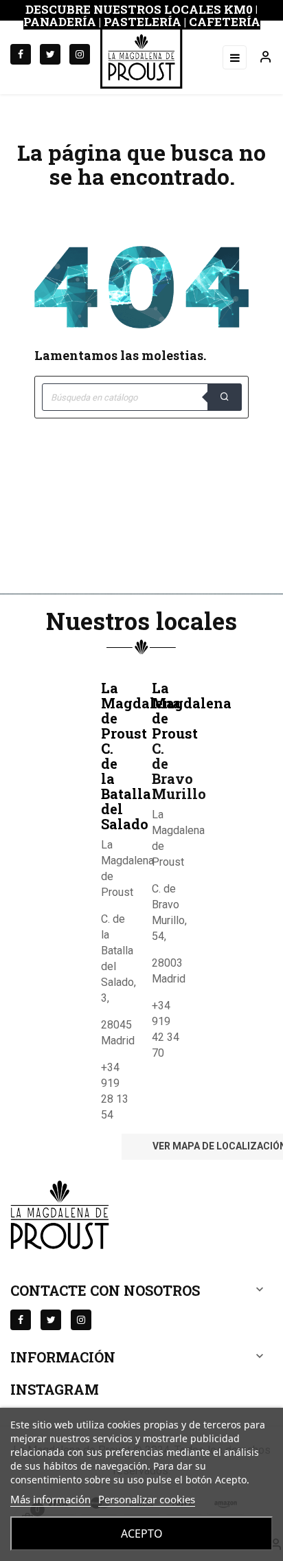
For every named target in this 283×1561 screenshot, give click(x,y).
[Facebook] (20, 54)
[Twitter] (50, 54)
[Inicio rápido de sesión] (260, 58)
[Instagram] (79, 54)
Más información (50, 1499)
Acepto (142, 1533)
